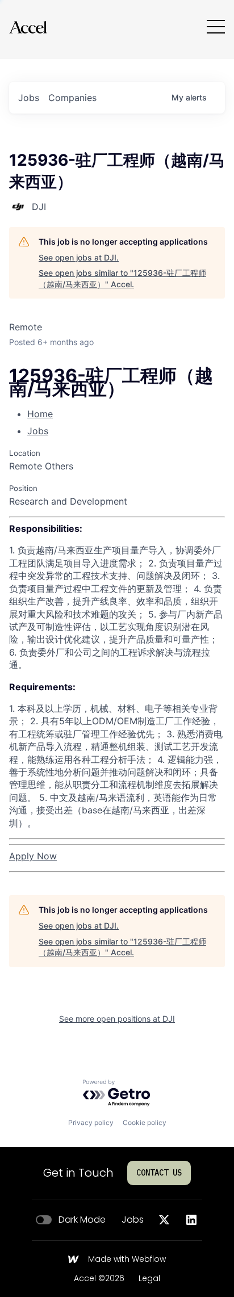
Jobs (37, 430)
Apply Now (33, 856)
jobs (28, 97)
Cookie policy (144, 1122)
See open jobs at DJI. (79, 257)
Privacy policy (91, 1122)
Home (40, 413)
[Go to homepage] (28, 27)
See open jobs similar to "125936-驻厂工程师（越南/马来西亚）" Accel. (122, 278)
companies (72, 97)
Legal (149, 1279)
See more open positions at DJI (117, 1018)
